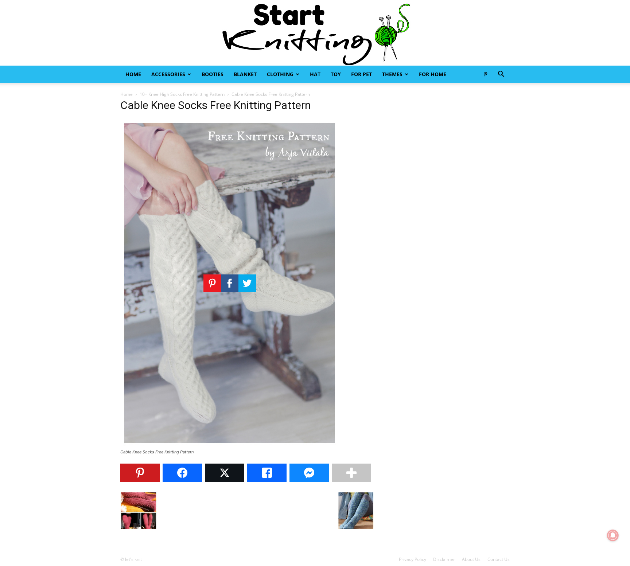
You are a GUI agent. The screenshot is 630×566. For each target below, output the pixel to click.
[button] (501, 74)
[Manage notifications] (613, 535)
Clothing (280, 74)
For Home (432, 74)
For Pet (361, 74)
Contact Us (498, 559)
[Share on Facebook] (182, 473)
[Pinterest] (485, 74)
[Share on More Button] (351, 473)
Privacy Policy (412, 559)
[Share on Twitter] (224, 473)
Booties (212, 74)
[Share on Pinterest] (140, 473)
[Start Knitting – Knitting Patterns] (315, 33)
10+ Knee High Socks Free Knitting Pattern (182, 94)
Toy (336, 74)
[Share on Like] (267, 473)
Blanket (245, 74)
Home (133, 74)
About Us (471, 559)
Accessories (168, 74)
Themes (392, 74)
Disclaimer (444, 559)
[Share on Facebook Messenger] (309, 473)
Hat (315, 74)
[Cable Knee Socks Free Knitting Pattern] (229, 445)
